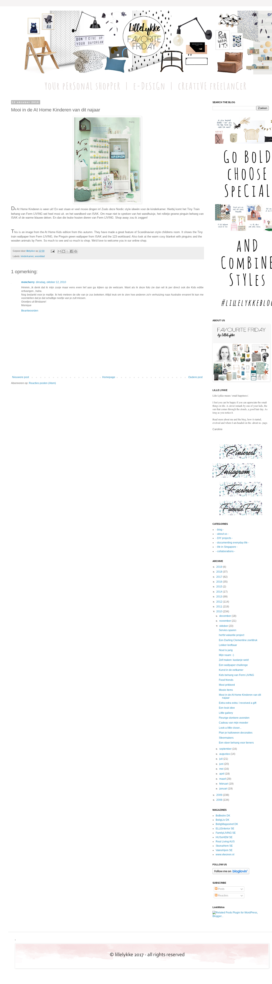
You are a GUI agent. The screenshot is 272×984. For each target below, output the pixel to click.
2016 (219, 581)
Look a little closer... (230, 727)
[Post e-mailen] (52, 251)
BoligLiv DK (222, 819)
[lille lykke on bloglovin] (230, 873)
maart (223, 778)
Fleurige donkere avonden (234, 717)
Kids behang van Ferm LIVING (236, 675)
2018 (219, 571)
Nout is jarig (226, 650)
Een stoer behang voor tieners (236, 742)
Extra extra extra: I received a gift (237, 702)
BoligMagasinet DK (227, 824)
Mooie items (226, 689)
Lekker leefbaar (228, 645)
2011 (219, 606)
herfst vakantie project (231, 635)
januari (223, 788)
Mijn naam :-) (226, 655)
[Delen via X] (67, 251)
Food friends (226, 679)
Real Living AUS (225, 841)
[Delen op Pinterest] (76, 251)
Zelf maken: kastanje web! (234, 659)
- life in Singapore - (227, 546)
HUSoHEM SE (224, 837)
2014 (219, 591)
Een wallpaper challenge (233, 665)
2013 (219, 596)
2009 (219, 794)
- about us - (222, 533)
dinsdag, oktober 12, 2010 (51, 282)
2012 (219, 601)
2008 (219, 799)
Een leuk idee (227, 707)
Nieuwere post (20, 377)
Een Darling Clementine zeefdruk (238, 640)
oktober (224, 625)
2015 (219, 586)
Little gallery (226, 712)
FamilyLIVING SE (226, 832)
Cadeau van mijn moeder (233, 722)
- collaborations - (225, 551)
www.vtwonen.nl (225, 854)
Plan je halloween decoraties (235, 732)
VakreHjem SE (224, 850)
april (222, 773)
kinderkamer (27, 256)
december (225, 615)
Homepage (108, 377)
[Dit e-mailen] (59, 251)
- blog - (220, 529)
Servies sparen (227, 630)
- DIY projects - (224, 538)
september (225, 748)
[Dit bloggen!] (63, 251)
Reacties (222, 895)
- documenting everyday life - (232, 542)
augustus (225, 753)
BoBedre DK (223, 815)
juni (221, 763)
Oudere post (195, 377)
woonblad (40, 256)
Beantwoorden (29, 310)
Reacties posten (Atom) (42, 383)
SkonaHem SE (224, 845)
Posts (220, 888)
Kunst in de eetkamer (231, 669)
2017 (219, 576)
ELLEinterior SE (225, 828)
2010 (219, 611)
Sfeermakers (226, 737)
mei (221, 768)
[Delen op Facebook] (71, 251)
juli (221, 758)
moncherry (28, 282)
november (225, 620)
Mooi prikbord (227, 684)
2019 (219, 566)
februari (224, 783)
